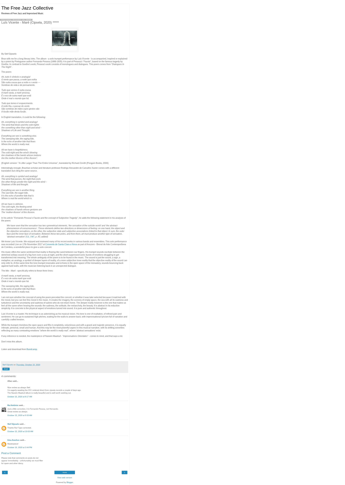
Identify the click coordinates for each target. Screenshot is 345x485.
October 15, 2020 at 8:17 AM (19, 397)
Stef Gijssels (13, 424)
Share (6, 369)
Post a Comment (11, 453)
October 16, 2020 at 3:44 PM (19, 447)
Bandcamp (32, 349)
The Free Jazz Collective (27, 8)
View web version (64, 478)
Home (65, 472)
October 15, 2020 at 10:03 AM (20, 431)
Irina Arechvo (13, 440)
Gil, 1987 (30, 236)
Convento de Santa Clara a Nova (61, 244)
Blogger (70, 482)
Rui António (12, 405)
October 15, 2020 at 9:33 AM (19, 415)
